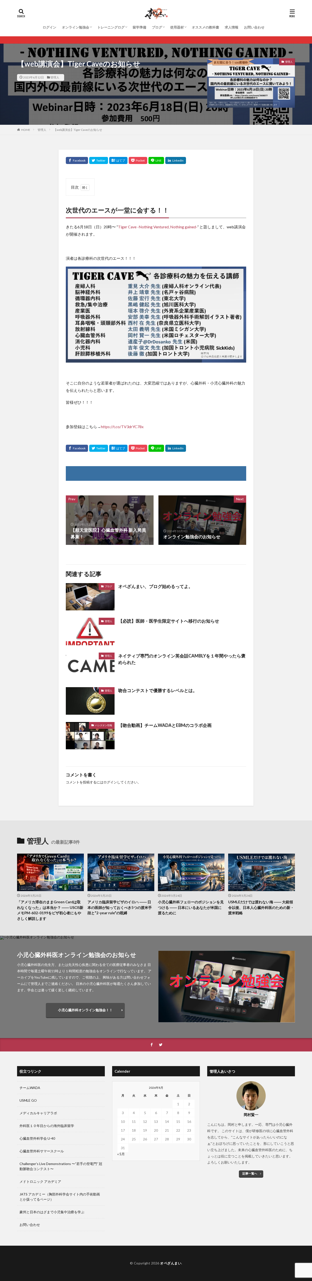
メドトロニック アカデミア (40, 1181)
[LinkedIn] (175, 160)
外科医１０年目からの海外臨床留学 (47, 1126)
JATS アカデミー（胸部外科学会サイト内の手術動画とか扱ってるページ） (60, 1196)
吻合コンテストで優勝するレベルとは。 (157, 690)
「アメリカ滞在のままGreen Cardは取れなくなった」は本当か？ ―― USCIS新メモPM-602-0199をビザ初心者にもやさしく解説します (50, 910)
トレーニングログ (111, 27)
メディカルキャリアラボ (38, 1113)
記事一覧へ (250, 1173)
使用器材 (177, 27)
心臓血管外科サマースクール (42, 1151)
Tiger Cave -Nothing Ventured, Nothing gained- (157, 226)
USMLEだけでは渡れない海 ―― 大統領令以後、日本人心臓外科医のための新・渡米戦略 (261, 907)
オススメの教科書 (205, 27)
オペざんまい (170, 1263)
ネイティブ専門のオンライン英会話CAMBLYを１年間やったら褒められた (181, 659)
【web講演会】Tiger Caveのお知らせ (78, 130)
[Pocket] (138, 160)
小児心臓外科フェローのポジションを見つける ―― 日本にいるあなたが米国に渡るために (191, 907)
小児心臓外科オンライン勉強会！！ (85, 1010)
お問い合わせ (254, 27)
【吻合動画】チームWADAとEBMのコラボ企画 (165, 725)
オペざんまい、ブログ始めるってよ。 (155, 586)
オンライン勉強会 (75, 27)
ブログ (157, 27)
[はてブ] (118, 160)
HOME (25, 130)
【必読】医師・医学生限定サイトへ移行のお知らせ (168, 621)
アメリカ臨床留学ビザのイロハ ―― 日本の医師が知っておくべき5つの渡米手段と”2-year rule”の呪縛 (120, 907)
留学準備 (139, 27)
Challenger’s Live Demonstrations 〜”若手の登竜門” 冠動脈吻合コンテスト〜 (61, 1166)
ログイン (49, 27)
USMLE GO (28, 1100)
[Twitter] (98, 160)
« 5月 (121, 1154)
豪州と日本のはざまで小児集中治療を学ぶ (52, 1212)
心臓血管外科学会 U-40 (37, 1138)
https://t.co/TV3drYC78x (122, 426)
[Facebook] (77, 160)
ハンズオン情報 (103, 725)
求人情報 (231, 27)
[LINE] (156, 160)
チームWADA (30, 1088)
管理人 (54, 77)
